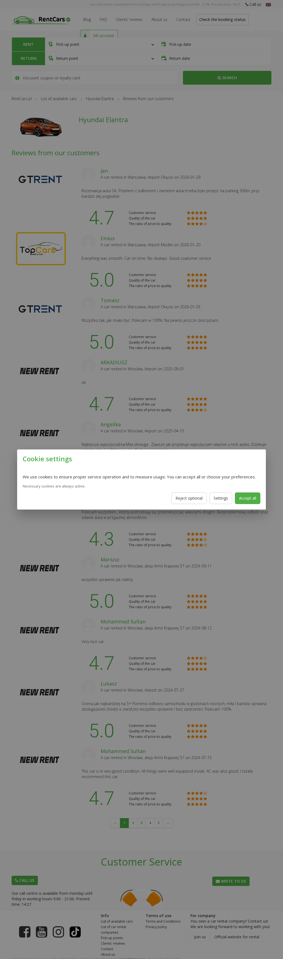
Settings (221, 498)
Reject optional (189, 498)
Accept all (247, 498)
